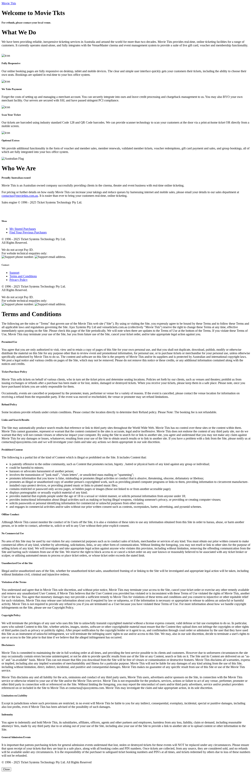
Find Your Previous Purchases (28, 232)
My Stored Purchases (22, 228)
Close (6, 769)
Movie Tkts (9, 3)
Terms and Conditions (23, 276)
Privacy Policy (18, 279)
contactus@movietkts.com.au (20, 195)
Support (14, 272)
